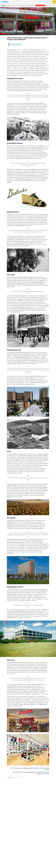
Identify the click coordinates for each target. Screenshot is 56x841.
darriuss (53, 33)
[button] (26, 654)
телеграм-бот (36, 768)
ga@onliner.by (45, 773)
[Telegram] (48, 5)
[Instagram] (50, 5)
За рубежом (9, 777)
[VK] (53, 5)
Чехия (23, 777)
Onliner (15, 777)
